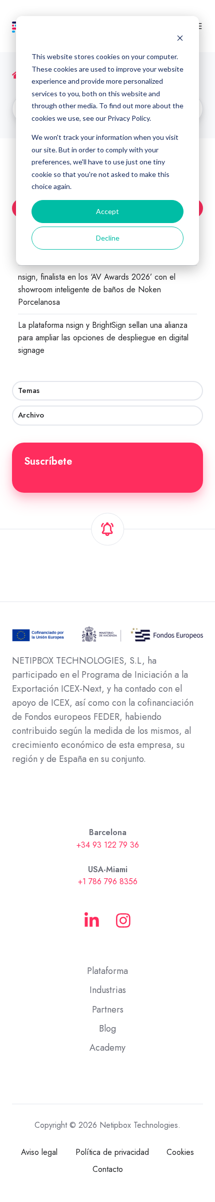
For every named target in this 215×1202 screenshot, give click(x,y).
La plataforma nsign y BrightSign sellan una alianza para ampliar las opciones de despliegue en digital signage (103, 337)
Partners (108, 1009)
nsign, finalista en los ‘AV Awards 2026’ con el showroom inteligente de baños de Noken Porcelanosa (97, 289)
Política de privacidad (112, 1152)
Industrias (108, 989)
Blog (107, 1028)
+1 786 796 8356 (108, 881)
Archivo (31, 415)
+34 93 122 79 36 (107, 845)
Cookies (180, 1152)
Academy (108, 1047)
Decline (108, 238)
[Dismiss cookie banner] (180, 38)
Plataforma (107, 970)
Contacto (107, 1169)
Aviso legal (39, 1152)
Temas (29, 390)
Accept (107, 211)
